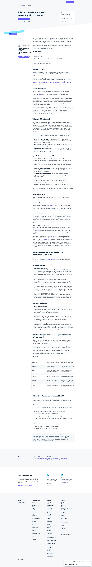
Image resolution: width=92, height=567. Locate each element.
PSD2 (65, 204)
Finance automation (50, 511)
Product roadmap (64, 522)
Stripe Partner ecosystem (51, 541)
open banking (50, 205)
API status (49, 550)
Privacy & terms (64, 509)
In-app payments (50, 514)
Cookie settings (64, 516)
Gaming (48, 524)
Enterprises (49, 502)
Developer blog (50, 556)
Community (63, 506)
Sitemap (62, 515)
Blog (62, 505)
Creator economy (50, 523)
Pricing (48, 1)
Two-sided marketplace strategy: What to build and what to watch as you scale (49, 459)
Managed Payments (36, 526)
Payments (29, 5)
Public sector (49, 533)
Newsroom (63, 525)
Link (33, 524)
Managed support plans (65, 534)
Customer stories (64, 503)
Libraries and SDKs (50, 553)
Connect (34, 512)
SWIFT (58, 215)
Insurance (48, 527)
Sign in (63, 1)
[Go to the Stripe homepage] (19, 500)
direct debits (54, 123)
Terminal (34, 537)
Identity (33, 520)
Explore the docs (64, 482)
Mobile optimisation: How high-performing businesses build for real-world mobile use (50, 458)
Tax (33, 536)
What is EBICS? (21, 40)
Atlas (33, 503)
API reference (49, 549)
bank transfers (46, 123)
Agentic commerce (50, 505)
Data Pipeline (34, 515)
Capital (33, 508)
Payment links (35, 527)
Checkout (34, 509)
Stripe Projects (49, 555)
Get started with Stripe (23, 18)
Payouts (34, 530)
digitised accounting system (59, 82)
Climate (33, 511)
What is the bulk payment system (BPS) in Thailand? (44, 456)
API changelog (49, 552)
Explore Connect (50, 485)
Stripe (38, 230)
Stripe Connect (52, 236)
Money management (50, 517)
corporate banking (55, 78)
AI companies (49, 521)
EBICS (33, 72)
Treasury (34, 539)
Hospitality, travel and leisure (52, 526)
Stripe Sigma (34, 534)
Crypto (33, 514)
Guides (62, 502)
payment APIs (48, 39)
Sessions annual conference (66, 508)
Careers (62, 524)
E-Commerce (49, 508)
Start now (21, 485)
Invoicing (34, 521)
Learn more (63, 21)
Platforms (49, 518)
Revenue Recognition (36, 533)
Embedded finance (50, 509)
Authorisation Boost (36, 505)
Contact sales (69, 1)
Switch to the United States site (71, 564)
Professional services (51, 531)
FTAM (39, 94)
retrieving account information (66, 123)
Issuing (33, 523)
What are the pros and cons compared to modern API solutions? (23, 49)
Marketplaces (49, 515)
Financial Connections (36, 518)
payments (49, 259)
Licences (63, 513)
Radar (33, 531)
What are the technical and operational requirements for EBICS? (24, 45)
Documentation (50, 547)
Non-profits (49, 530)
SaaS (48, 520)
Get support (63, 532)
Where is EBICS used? (22, 42)
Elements (34, 517)
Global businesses (50, 512)
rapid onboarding (46, 239)
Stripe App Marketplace (51, 540)
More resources (21, 5)
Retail (48, 534)
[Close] (90, 561)
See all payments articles (23, 459)
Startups (48, 503)
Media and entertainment (51, 529)
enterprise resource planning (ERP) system (42, 82)
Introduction (20, 38)
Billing (33, 506)
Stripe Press (63, 527)
